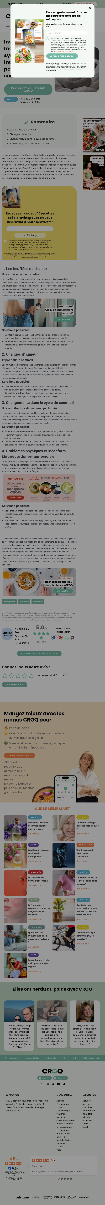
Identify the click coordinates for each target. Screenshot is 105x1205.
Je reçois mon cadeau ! (62, 55)
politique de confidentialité (64, 51)
